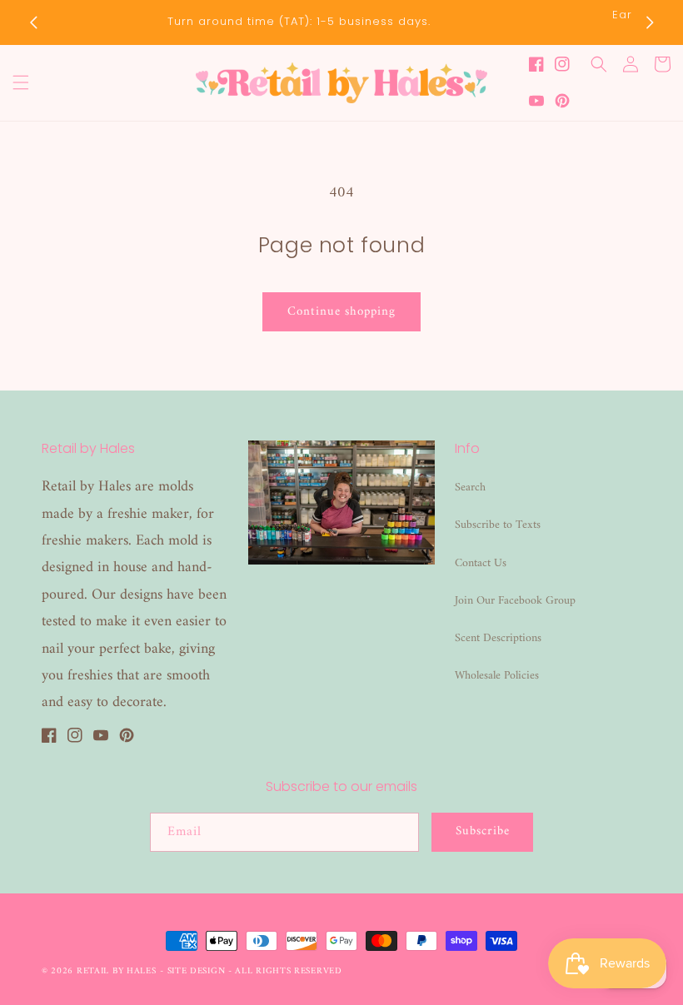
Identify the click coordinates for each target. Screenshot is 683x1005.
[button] (20, 82)
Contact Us (480, 563)
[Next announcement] (649, 22)
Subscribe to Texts (498, 525)
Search (470, 487)
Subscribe (483, 831)
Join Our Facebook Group (515, 600)
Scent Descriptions (498, 638)
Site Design (196, 971)
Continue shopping (341, 312)
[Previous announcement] (33, 22)
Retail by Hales (117, 971)
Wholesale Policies (497, 675)
